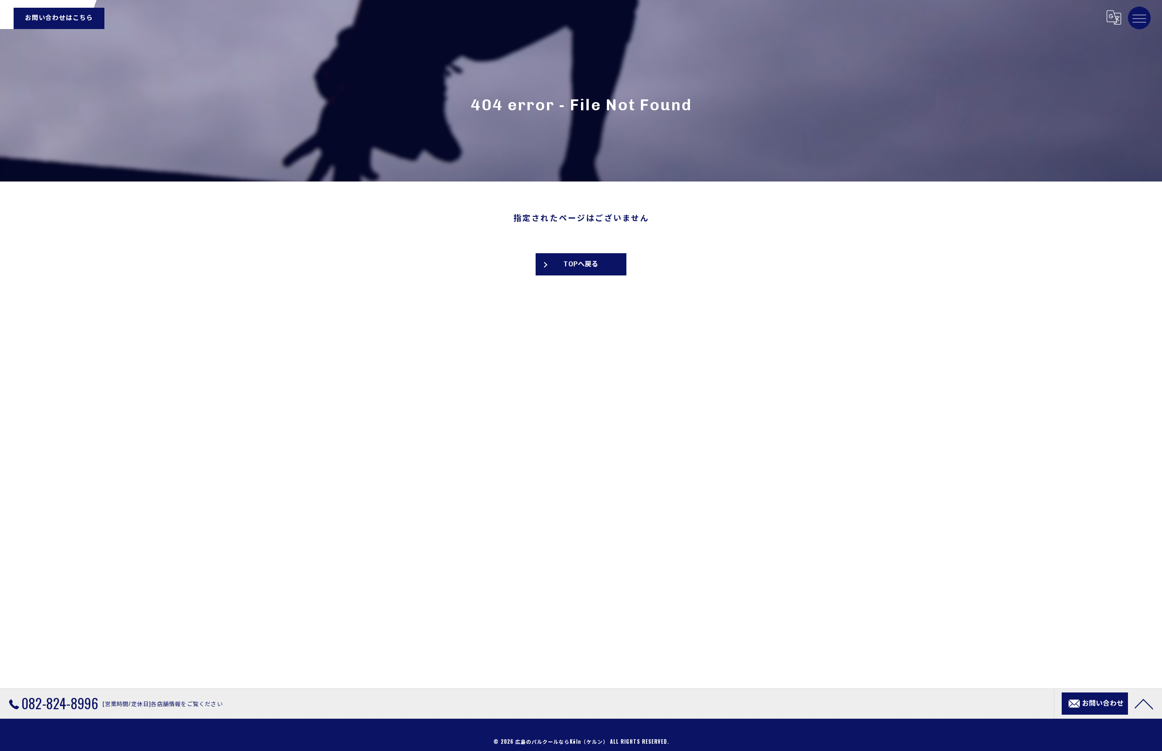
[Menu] (1139, 17)
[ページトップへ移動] (1144, 703)
